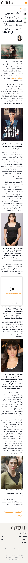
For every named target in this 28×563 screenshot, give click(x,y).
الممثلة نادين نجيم (17, 78)
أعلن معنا (13, 555)
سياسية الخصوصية (14, 559)
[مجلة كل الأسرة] (14, 528)
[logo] (7, 3)
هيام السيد (12, 38)
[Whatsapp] (25, 18)
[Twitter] (25, 14)
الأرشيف (6, 555)
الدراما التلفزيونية (9, 511)
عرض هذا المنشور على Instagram (13, 293)
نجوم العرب (18, 511)
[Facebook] (25, 9)
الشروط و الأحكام (9, 557)
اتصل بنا (21, 557)
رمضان (19, 515)
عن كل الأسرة (20, 555)
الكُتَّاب (16, 557)
